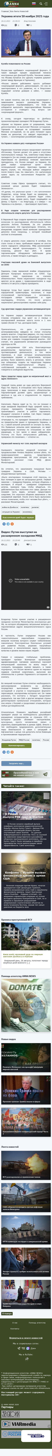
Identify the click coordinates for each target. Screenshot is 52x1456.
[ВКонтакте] (4, 523)
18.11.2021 (10, 21)
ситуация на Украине (11, 512)
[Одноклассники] (12, 523)
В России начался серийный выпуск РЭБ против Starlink (24, 815)
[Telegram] (8, 523)
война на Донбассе (10, 507)
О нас (14, 1323)
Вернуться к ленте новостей (26, 1338)
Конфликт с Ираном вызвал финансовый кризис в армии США (24, 875)
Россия (46, 740)
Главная (5, 11)
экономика (27, 512)
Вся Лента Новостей (19, 11)
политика (25, 507)
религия (35, 507)
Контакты (14, 1329)
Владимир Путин (9, 740)
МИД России (24, 740)
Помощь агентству (37, 1323)
